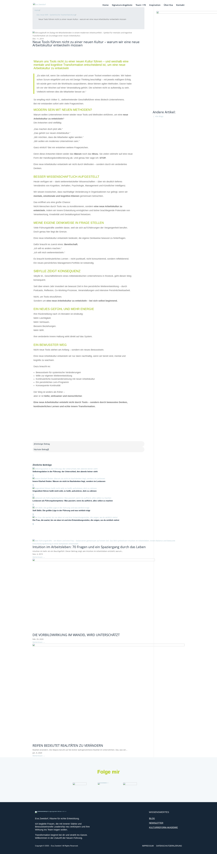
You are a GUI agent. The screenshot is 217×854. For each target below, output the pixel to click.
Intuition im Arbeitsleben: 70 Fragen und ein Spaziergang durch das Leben (89, 547)
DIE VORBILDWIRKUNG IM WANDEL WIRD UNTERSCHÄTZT (76, 635)
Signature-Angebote (122, 5)
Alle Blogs (159, 116)
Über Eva (168, 5)
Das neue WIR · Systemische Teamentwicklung (56, 15)
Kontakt (180, 5)
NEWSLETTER (156, 823)
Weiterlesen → (39, 557)
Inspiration (154, 5)
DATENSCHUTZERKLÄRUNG (169, 846)
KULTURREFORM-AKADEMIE (163, 827)
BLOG (152, 818)
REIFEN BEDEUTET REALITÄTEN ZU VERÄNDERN (68, 745)
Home (105, 5)
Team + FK (141, 5)
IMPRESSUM (148, 846)
